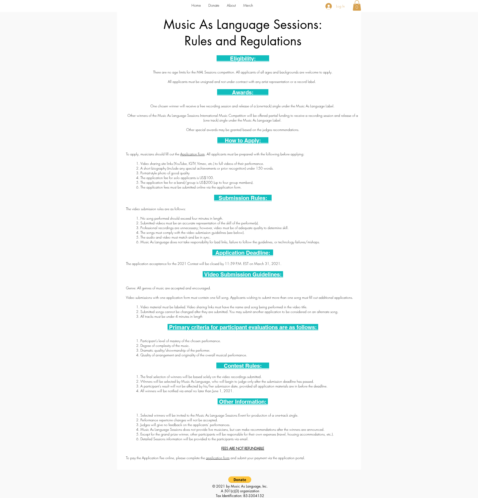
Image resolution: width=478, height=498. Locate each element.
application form (218, 457)
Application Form (192, 154)
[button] (231, 5)
